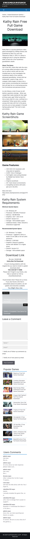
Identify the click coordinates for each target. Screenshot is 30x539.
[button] (26, 9)
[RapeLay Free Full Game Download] (7, 377)
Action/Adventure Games (15, 14)
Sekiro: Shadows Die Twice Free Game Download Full (19, 433)
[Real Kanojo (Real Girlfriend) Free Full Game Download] (7, 392)
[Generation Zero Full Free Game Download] (7, 406)
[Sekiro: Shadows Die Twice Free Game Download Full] (7, 435)
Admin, (5, 491)
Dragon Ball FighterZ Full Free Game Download (19, 396)
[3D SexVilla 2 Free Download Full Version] (7, 428)
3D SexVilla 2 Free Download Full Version (19, 426)
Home (4, 14)
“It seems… (6, 480)
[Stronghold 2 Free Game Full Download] (7, 421)
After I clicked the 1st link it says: (13, 478)
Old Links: (6, 471)
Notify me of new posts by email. (14, 357)
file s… (5, 473)
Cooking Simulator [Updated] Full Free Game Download (19, 382)
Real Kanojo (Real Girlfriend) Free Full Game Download (19, 389)
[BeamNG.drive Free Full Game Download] (7, 443)
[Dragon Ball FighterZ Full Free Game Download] (7, 399)
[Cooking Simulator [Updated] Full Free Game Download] (7, 384)
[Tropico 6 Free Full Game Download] (7, 413)
